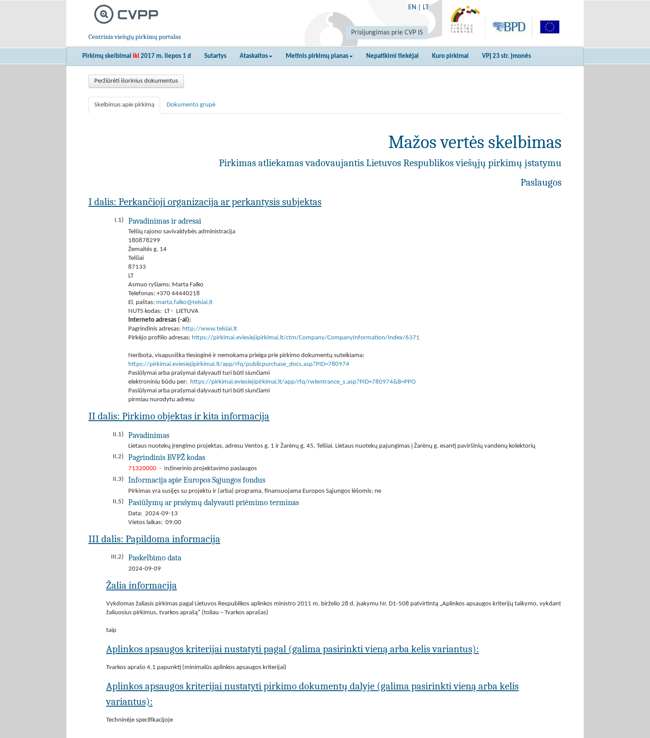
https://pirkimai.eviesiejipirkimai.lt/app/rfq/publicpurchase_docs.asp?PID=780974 (238, 364)
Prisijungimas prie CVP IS (387, 32)
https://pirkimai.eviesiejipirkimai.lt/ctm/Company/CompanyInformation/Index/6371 (306, 338)
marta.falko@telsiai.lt (184, 302)
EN (412, 7)
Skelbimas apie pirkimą (124, 105)
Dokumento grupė (191, 105)
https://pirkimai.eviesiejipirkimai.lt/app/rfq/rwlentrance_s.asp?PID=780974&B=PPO (303, 382)
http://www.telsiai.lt (209, 329)
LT (426, 7)
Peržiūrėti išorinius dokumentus (136, 81)
